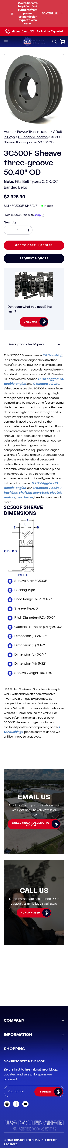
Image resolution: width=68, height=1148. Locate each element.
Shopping (14, 1049)
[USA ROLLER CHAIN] (34, 41)
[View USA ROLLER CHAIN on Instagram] (7, 1104)
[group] (34, 13)
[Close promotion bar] (62, 13)
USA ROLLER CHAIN (27, 1140)
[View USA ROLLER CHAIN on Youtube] (25, 1104)
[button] (54, 41)
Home (9, 131)
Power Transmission (33, 131)
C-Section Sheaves (33, 137)
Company (14, 1020)
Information (18, 1034)
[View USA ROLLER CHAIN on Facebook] (16, 1104)
